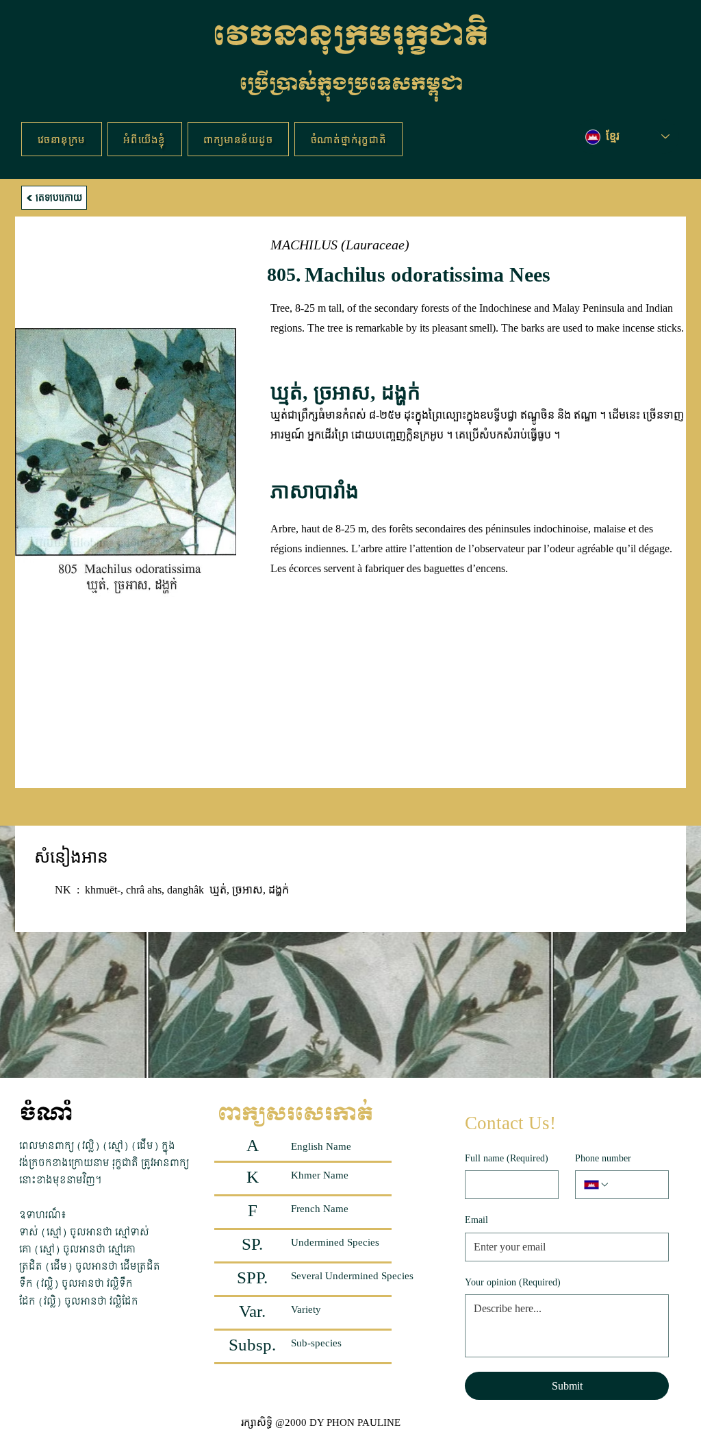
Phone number (603, 1158)
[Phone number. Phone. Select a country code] (597, 1184)
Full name (506, 1158)
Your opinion (513, 1282)
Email (476, 1220)
